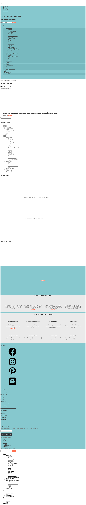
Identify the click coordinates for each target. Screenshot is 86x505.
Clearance (8, 62)
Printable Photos (9, 67)
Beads (9, 58)
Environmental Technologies (13, 49)
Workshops (8, 73)
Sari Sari (4, 135)
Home (4, 25)
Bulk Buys (5, 125)
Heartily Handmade (7, 127)
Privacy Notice (4, 401)
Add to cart (10, 115)
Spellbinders (10, 32)
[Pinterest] (12, 375)
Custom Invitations (9, 65)
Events (7, 74)
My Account (5, 11)
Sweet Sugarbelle (11, 47)
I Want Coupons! (6, 434)
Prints (7, 66)
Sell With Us (5, 9)
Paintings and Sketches (10, 69)
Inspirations (5, 6)
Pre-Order (5, 71)
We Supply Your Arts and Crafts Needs (33, 302)
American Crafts (11, 38)
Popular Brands (9, 28)
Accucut (9, 39)
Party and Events (9, 61)
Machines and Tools (10, 50)
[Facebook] (12, 356)
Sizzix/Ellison (11, 33)
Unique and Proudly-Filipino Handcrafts (53, 302)
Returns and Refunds (5, 403)
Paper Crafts (8, 52)
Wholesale (5, 70)
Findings (10, 55)
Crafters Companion (12, 31)
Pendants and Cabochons (13, 56)
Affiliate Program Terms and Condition (8, 408)
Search (14, 22)
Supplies (4, 26)
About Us (5, 7)
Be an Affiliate (6, 8)
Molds (9, 57)
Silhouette (10, 29)
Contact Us (3, 399)
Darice (9, 41)
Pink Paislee (10, 45)
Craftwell (10, 34)
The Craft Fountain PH (11, 16)
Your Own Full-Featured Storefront (12, 321)
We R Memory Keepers (13, 36)
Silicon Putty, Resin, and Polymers (12, 53)
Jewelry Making (9, 54)
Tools (9, 60)
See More (43, 280)
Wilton (9, 46)
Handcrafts (5, 63)
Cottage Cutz (10, 141)
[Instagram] (12, 366)
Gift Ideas (7, 64)
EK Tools (10, 42)
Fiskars (9, 40)
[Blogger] (12, 385)
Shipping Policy (4, 405)
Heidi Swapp (10, 37)
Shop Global (5, 75)
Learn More (33, 309)
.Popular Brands (9, 137)
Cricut (9, 30)
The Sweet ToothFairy (12, 48)
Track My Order (4, 415)
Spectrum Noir (11, 44)
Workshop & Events (7, 72)
